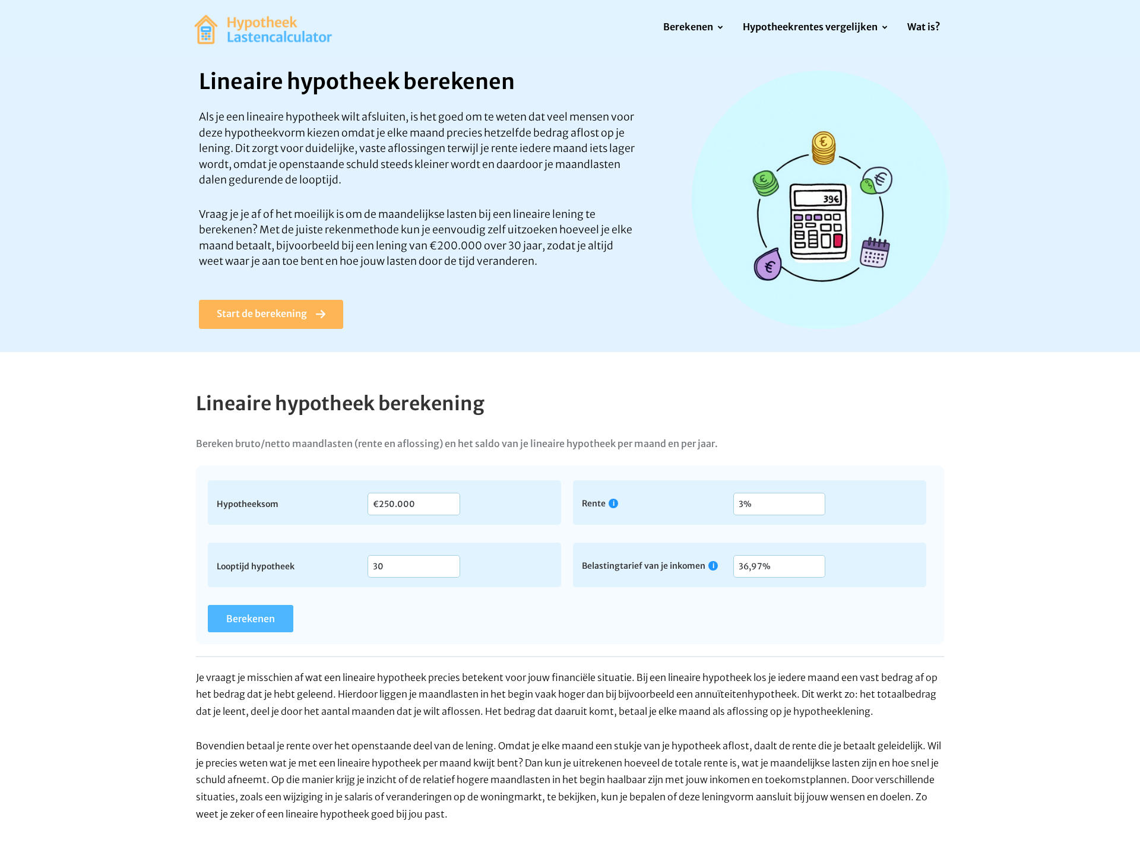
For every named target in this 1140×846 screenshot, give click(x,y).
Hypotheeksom (247, 503)
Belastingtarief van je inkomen (643, 565)
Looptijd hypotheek (255, 566)
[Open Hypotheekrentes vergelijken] (884, 28)
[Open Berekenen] (720, 28)
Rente (594, 503)
